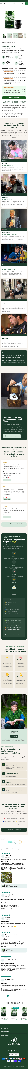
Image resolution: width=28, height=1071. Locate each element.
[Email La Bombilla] (9, 1051)
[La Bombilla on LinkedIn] (16, 1051)
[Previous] (3, 19)
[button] (6, 877)
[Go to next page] (23, 996)
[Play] (14, 19)
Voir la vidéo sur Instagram (13, 436)
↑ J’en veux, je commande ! (14, 829)
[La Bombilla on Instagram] (14, 1051)
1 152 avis (13, 46)
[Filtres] (2, 848)
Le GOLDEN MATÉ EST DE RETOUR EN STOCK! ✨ (14, 1)
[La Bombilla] (14, 3)
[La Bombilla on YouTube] (19, 1051)
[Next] (25, 19)
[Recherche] (23, 3)
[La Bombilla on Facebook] (12, 1051)
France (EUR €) (13, 1054)
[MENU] (0, 3)
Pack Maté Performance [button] (11, 950)
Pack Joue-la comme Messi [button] (12, 886)
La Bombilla (9, 1066)
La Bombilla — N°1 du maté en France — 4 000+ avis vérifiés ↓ (14, 448)
